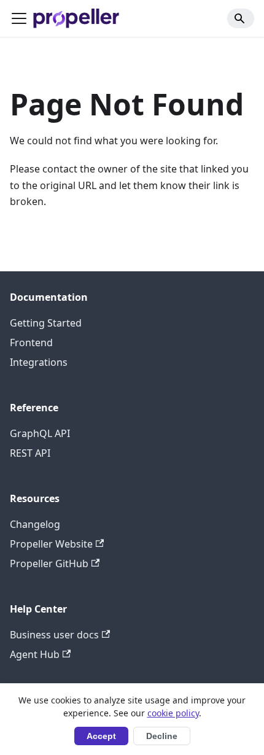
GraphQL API (40, 433)
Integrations (39, 362)
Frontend (31, 342)
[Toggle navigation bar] (19, 18)
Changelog (35, 524)
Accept (101, 736)
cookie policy (173, 713)
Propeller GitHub (49, 563)
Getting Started (46, 323)
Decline (161, 736)
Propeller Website (51, 544)
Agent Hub (35, 654)
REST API (30, 453)
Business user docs (54, 634)
